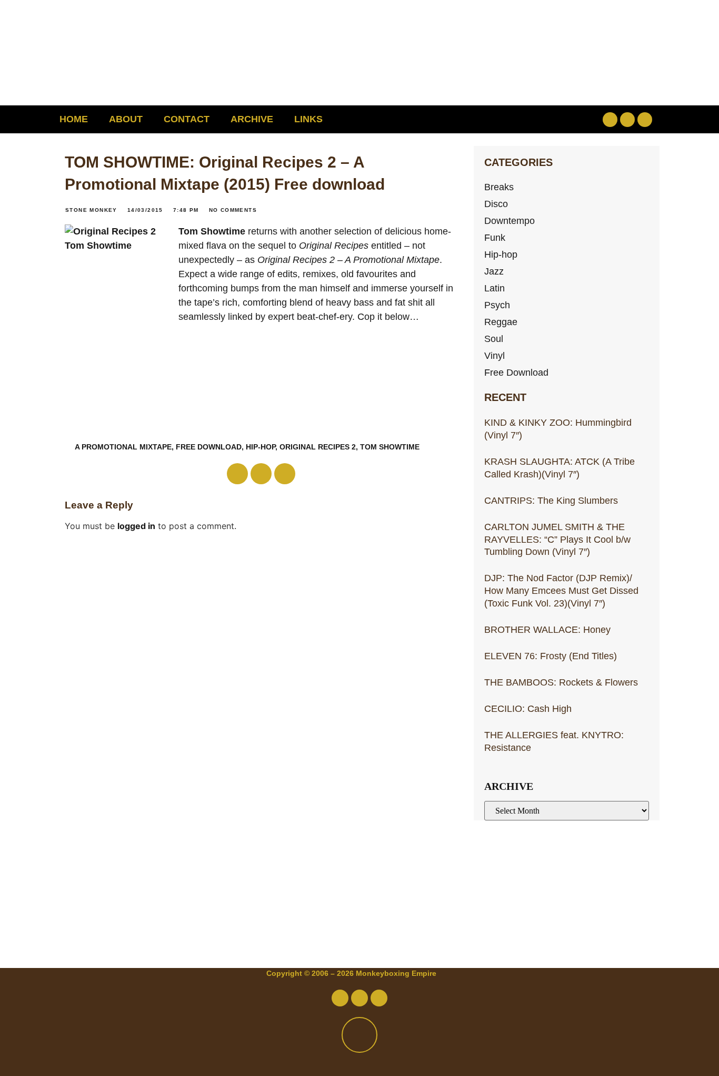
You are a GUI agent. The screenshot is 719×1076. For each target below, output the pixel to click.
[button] (542, 119)
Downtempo (509, 220)
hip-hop (260, 447)
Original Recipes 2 (317, 447)
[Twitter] (627, 119)
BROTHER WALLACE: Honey (547, 629)
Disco (496, 203)
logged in (136, 526)
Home (73, 119)
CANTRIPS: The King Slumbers (551, 500)
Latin (494, 288)
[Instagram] (644, 119)
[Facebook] (610, 119)
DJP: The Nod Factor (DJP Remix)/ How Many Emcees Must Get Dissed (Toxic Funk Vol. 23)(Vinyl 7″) (561, 590)
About (126, 119)
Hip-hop (500, 254)
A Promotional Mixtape (123, 447)
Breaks (499, 186)
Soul (493, 338)
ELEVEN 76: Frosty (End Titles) (550, 655)
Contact (186, 119)
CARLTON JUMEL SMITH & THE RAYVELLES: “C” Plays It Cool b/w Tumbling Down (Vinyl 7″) (557, 539)
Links (308, 119)
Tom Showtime (211, 231)
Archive (252, 119)
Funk (494, 237)
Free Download (516, 372)
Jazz (494, 271)
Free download (209, 447)
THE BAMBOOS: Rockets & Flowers (561, 682)
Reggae (500, 321)
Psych (497, 304)
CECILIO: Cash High (528, 708)
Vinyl (494, 355)
